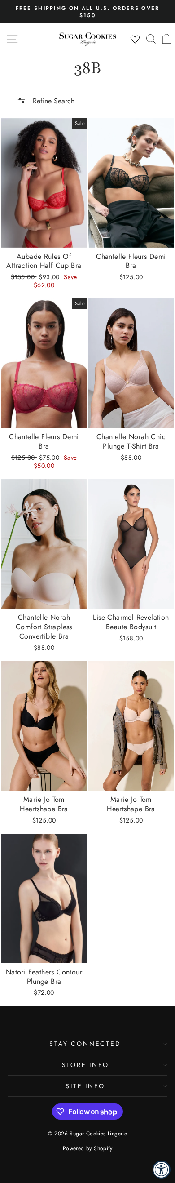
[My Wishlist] (135, 39)
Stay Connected (85, 1043)
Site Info (85, 1085)
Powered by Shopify (87, 1148)
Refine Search (52, 101)
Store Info (85, 1064)
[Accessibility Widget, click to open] (162, 1170)
